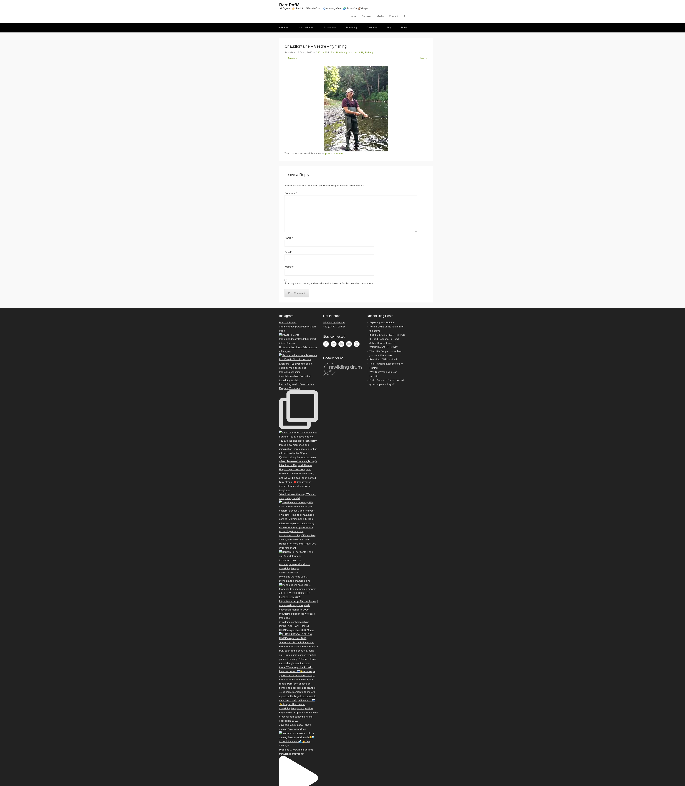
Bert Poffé (289, 4)
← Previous (291, 58)
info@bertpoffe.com (334, 322)
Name (289, 237)
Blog (389, 27)
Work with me (306, 27)
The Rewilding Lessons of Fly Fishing (352, 52)
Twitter (334, 344)
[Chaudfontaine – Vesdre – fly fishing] (356, 108)
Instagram (357, 344)
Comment (291, 193)
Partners (366, 16)
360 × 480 (322, 52)
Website (289, 266)
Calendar (372, 27)
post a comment (334, 153)
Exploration (330, 27)
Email (288, 252)
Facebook (326, 344)
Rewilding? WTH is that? (383, 359)
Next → (423, 58)
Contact (393, 16)
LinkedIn (341, 344)
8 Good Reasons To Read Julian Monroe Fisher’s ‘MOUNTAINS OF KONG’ (384, 343)
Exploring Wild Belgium (382, 322)
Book (404, 27)
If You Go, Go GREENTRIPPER (387, 334)
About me (283, 27)
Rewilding (351, 27)
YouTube (349, 344)
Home (353, 16)
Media (380, 16)
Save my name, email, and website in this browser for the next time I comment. (329, 283)
